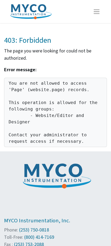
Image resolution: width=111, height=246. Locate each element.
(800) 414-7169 (39, 237)
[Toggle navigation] (97, 11)
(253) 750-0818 (34, 230)
